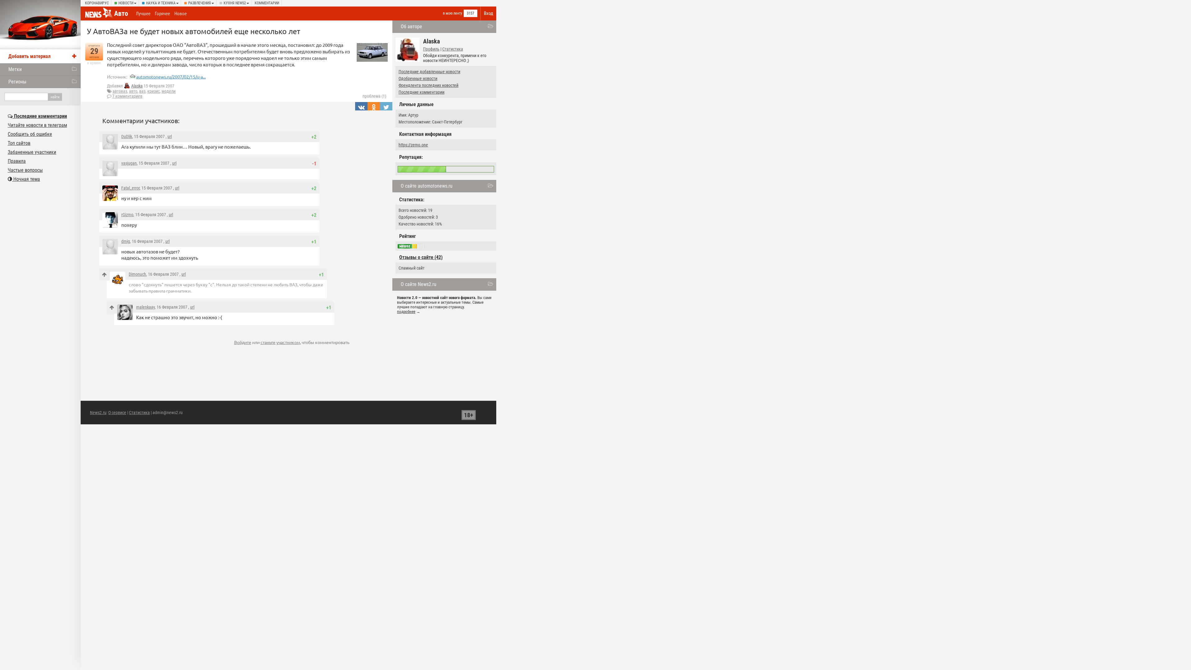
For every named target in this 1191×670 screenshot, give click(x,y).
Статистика (452, 49)
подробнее (406, 311)
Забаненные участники (32, 152)
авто (133, 91)
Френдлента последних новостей (428, 85)
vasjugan (129, 163)
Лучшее (143, 13)
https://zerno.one (413, 144)
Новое (180, 13)
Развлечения (199, 3)
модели (169, 91)
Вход (488, 13)
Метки (15, 69)
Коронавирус (97, 3)
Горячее (162, 13)
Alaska (137, 85)
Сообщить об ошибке (30, 134)
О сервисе (117, 412)
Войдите (242, 342)
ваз (142, 91)
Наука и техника (161, 3)
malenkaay (145, 307)
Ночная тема (26, 179)
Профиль (431, 49)
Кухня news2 (235, 3)
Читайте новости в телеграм (37, 125)
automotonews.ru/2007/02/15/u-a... (171, 76)
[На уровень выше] (104, 275)
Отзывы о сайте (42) (421, 257)
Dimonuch (137, 274)
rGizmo (127, 214)
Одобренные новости (418, 78)
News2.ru (98, 412)
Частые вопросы (25, 170)
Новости (125, 3)
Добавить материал (29, 56)
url (169, 136)
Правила (17, 161)
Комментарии (267, 3)
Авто (121, 13)
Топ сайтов (19, 143)
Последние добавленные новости (429, 71)
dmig (125, 241)
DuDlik (126, 136)
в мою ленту (452, 13)
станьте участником (280, 342)
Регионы (17, 82)
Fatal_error (130, 187)
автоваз (120, 91)
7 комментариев (127, 96)
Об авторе (411, 26)
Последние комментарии (421, 92)
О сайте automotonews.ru (427, 186)
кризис (153, 91)
